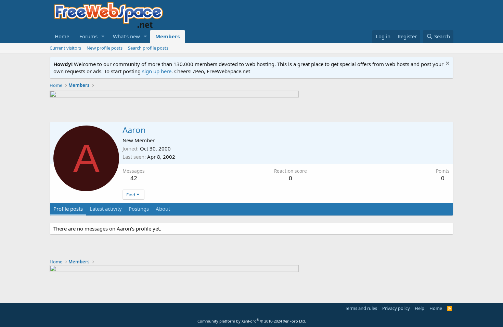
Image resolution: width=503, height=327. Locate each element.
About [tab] (163, 208)
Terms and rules (361, 308)
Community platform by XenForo (251, 321)
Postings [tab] (139, 208)
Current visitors (65, 48)
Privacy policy (396, 308)
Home (62, 36)
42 (133, 178)
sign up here (156, 71)
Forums (88, 36)
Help (419, 308)
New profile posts (104, 48)
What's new (126, 36)
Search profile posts (148, 48)
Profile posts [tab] (68, 208)
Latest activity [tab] (106, 208)
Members (167, 36)
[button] (103, 36)
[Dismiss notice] (447, 64)
